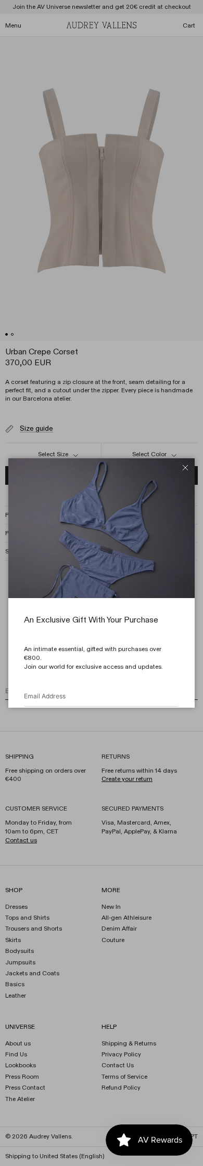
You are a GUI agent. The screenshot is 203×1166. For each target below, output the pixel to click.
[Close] (185, 468)
